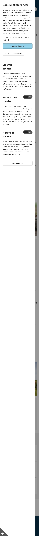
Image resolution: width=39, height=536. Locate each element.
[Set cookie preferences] (4, 531)
